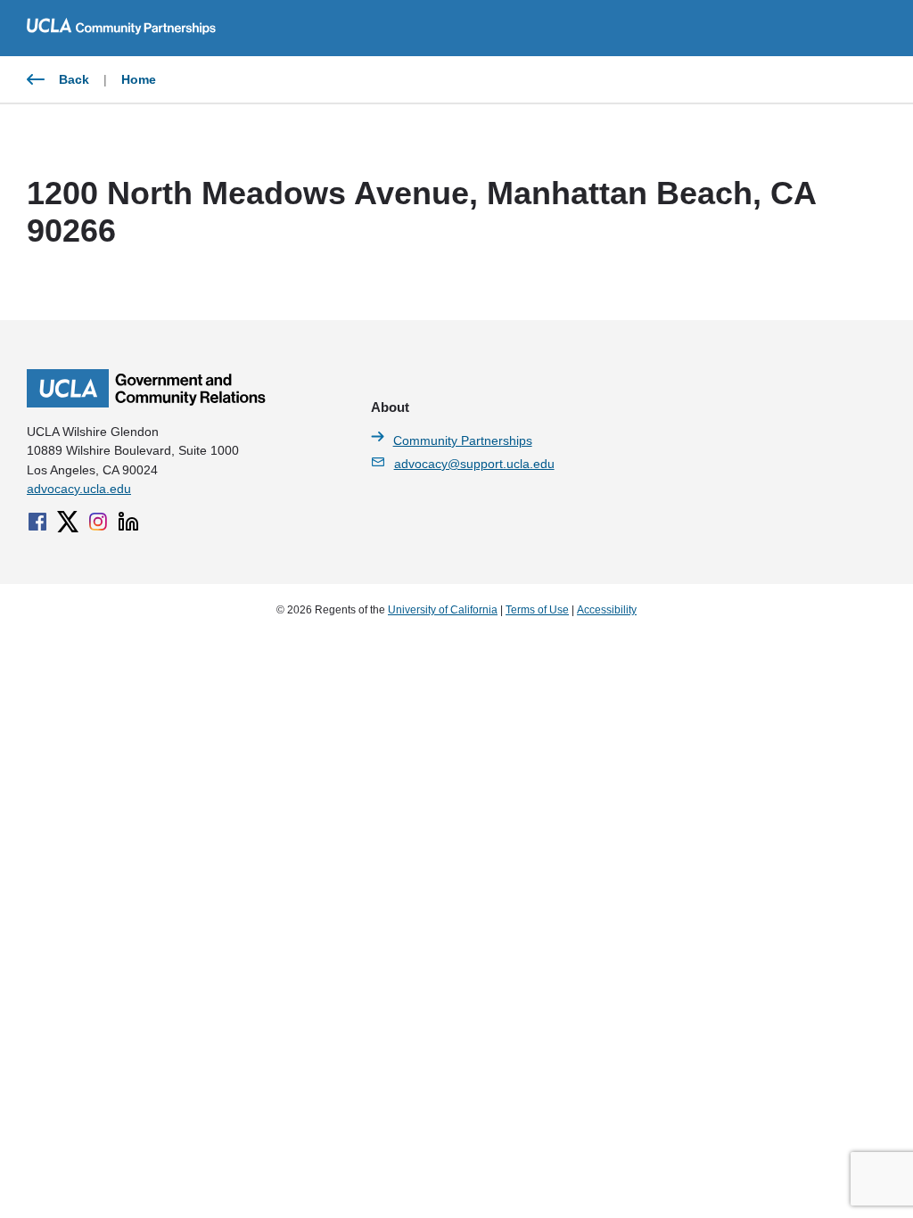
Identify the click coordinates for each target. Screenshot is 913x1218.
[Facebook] (37, 521)
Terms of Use (537, 610)
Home (138, 79)
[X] (67, 521)
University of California (443, 610)
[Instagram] (98, 521)
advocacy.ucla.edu (79, 488)
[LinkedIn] (128, 521)
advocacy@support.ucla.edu (474, 464)
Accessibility (607, 610)
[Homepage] (146, 403)
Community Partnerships (462, 440)
